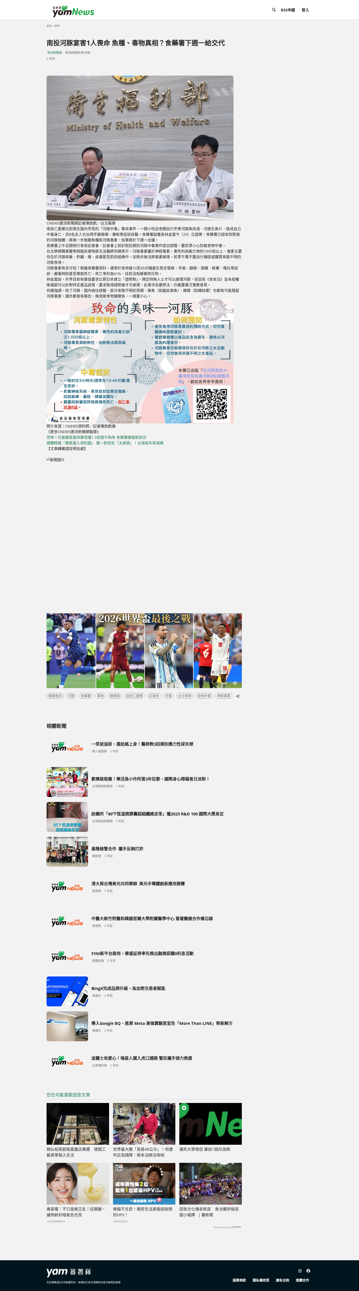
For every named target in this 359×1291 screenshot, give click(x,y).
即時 (57, 26)
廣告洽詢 (282, 1280)
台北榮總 (184, 695)
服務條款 (239, 1280)
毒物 (100, 695)
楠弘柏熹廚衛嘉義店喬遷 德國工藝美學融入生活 (76, 1152)
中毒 (168, 695)
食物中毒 (204, 695)
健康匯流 (55, 695)
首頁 (49, 26)
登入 (305, 9)
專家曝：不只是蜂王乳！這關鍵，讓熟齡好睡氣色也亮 (76, 1212)
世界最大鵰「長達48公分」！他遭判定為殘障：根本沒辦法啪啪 (143, 1152)
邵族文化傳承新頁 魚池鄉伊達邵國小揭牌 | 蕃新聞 (209, 1212)
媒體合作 (302, 1280)
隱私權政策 (261, 1280)
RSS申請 (288, 9)
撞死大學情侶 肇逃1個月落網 (204, 1149)
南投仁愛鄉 (134, 695)
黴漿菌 (115, 695)
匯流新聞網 (54, 52)
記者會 (154, 695)
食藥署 (86, 695)
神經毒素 (223, 695)
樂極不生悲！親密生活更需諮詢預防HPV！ (142, 1212)
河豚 (71, 695)
